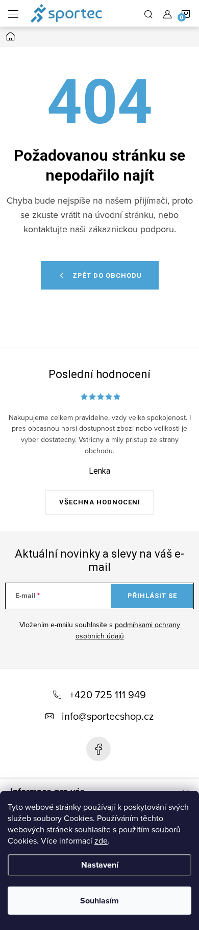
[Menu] (13, 13)
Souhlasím (99, 900)
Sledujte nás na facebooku (98, 749)
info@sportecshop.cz (108, 715)
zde (101, 840)
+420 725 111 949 (107, 694)
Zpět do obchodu (107, 275)
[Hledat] (148, 13)
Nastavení (99, 865)
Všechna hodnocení (99, 502)
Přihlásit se (152, 596)
